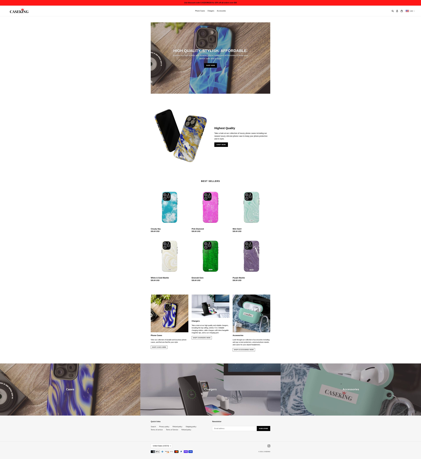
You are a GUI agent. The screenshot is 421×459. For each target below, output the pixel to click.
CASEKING (266, 451)
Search (153, 427)
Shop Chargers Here (201, 338)
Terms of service (157, 430)
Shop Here (221, 144)
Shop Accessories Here (244, 350)
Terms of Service (172, 430)
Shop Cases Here (159, 347)
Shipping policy (191, 427)
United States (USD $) (161, 446)
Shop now (210, 65)
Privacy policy (164, 427)
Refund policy (177, 427)
